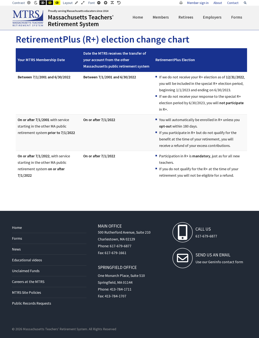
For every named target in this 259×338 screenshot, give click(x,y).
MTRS (17, 11)
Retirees (185, 17)
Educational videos (27, 260)
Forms (236, 17)
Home (138, 17)
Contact (233, 3)
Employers (212, 17)
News (16, 249)
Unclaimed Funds (25, 270)
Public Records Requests (31, 303)
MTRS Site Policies (26, 292)
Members (161, 17)
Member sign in (198, 3)
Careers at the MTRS (28, 281)
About (217, 3)
